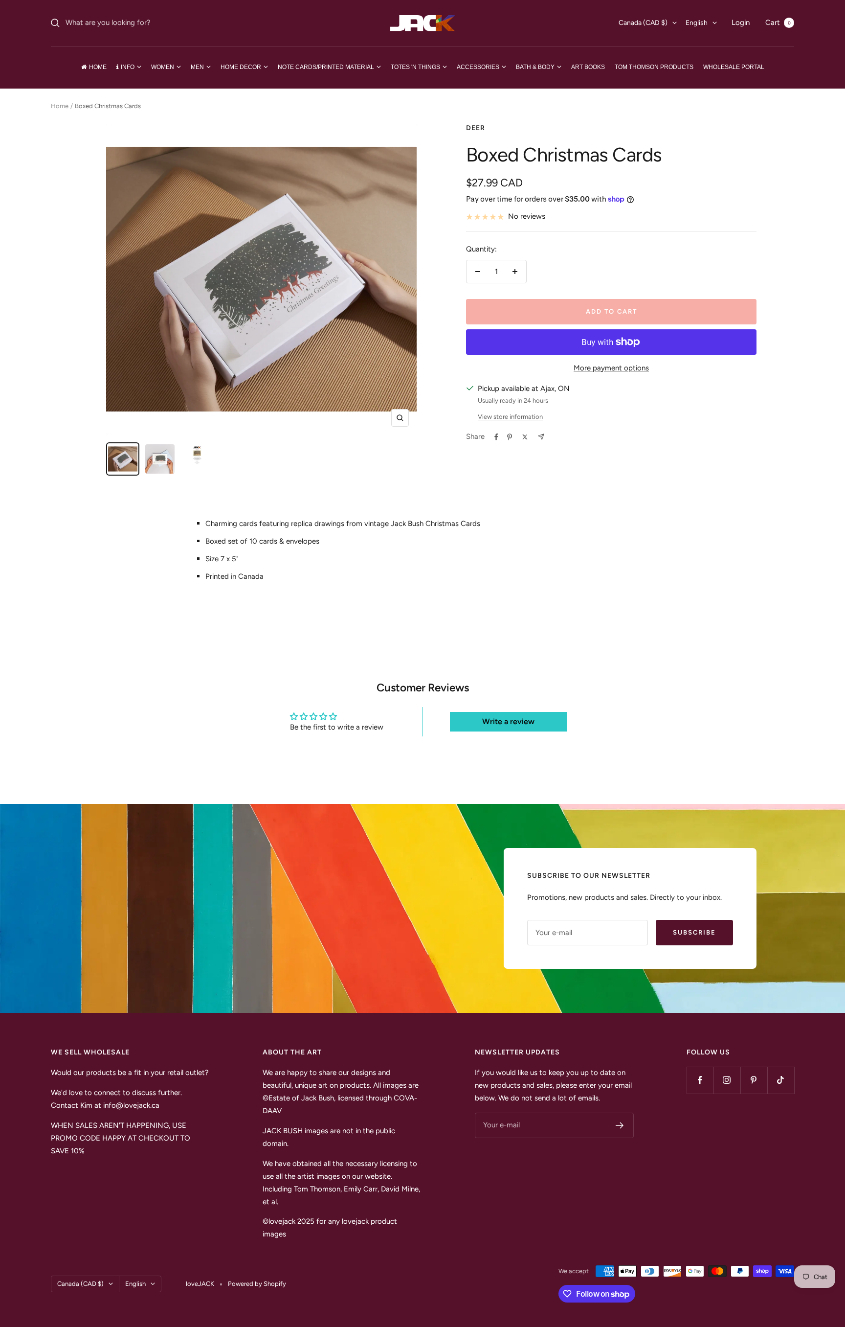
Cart (778, 22)
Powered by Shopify (257, 1283)
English (697, 23)
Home (59, 106)
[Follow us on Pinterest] (753, 1080)
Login (741, 22)
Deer (475, 128)
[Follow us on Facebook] (700, 1080)
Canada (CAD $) (643, 23)
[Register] (620, 1125)
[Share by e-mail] (541, 437)
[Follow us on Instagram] (726, 1080)
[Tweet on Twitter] (525, 437)
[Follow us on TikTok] (780, 1080)
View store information (510, 416)
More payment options (611, 368)
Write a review (508, 721)
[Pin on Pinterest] (509, 437)
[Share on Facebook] (496, 437)
